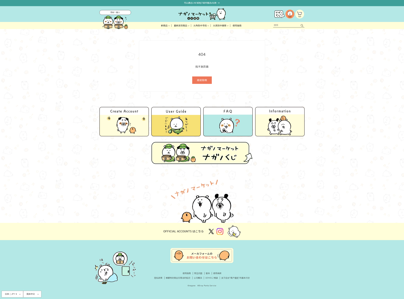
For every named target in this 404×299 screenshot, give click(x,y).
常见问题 (198, 273)
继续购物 (202, 80)
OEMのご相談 (211, 277)
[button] (165, 25)
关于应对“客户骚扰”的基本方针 (235, 277)
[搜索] (302, 25)
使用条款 (217, 273)
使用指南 (187, 273)
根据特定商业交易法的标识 (178, 277)
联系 (208, 273)
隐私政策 (158, 277)
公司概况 (198, 277)
